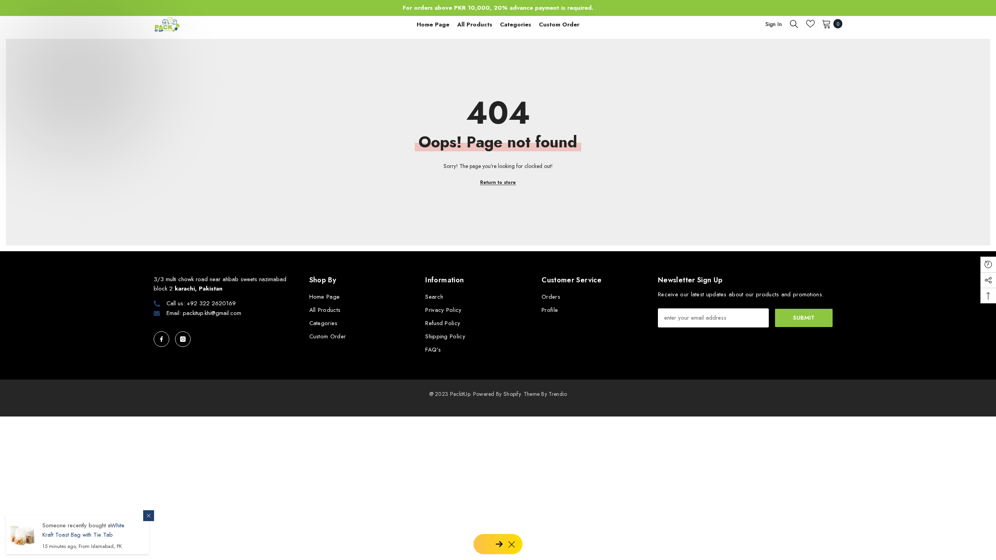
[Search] (794, 23)
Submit (804, 317)
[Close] (148, 515)
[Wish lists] (810, 23)
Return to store (498, 182)
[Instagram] (183, 339)
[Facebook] (161, 339)
